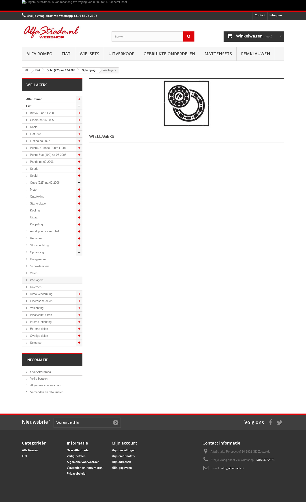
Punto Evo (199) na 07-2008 (47, 154)
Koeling (34, 210)
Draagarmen (37, 259)
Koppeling (36, 224)
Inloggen (275, 15)
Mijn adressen (121, 462)
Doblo (33, 127)
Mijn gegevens (122, 467)
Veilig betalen (38, 378)
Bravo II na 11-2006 (42, 113)
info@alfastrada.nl (232, 468)
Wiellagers (36, 280)
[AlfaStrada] (63, 32)
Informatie (37, 359)
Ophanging (36, 252)
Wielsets (89, 53)
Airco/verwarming (40, 294)
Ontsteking (36, 196)
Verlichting (36, 308)
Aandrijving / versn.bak (44, 231)
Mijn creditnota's (123, 456)
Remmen (35, 238)
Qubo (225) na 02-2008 (44, 182)
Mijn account (124, 443)
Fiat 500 (35, 134)
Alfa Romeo (39, 53)
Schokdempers (39, 266)
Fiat (66, 53)
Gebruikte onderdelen (169, 53)
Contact (260, 15)
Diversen (35, 287)
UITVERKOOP (121, 53)
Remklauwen (255, 53)
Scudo (33, 168)
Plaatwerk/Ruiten (40, 315)
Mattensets (218, 53)
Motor (33, 189)
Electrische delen (40, 301)
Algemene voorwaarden (44, 385)
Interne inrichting (40, 322)
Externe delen (38, 328)
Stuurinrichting (39, 245)
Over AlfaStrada (40, 372)
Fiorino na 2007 (39, 141)
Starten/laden (38, 203)
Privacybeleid (76, 473)
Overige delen (38, 335)
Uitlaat (33, 217)
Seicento (35, 342)
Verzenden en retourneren (46, 392)
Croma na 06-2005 (41, 120)
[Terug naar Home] (26, 70)
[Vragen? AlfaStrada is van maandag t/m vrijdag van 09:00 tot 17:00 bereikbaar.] (153, 5)
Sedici (33, 175)
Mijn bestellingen (124, 450)
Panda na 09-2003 (41, 161)
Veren (33, 273)
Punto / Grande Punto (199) (47, 148)
